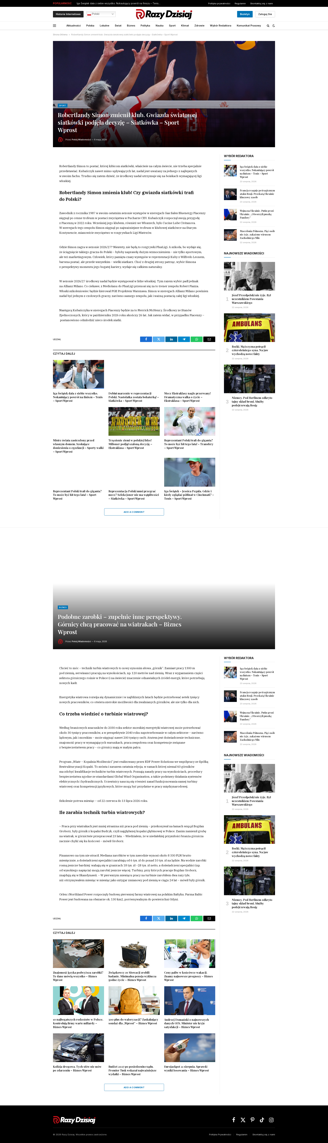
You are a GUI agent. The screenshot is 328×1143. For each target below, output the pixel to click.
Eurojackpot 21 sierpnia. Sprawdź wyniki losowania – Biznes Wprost (186, 1068)
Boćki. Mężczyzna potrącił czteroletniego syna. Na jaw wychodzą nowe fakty (250, 350)
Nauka (159, 25)
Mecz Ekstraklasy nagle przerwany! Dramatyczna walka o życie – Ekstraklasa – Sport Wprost (187, 397)
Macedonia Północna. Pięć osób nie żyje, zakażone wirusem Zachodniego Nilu (257, 234)
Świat (118, 25)
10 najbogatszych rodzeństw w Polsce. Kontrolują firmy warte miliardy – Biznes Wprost (78, 1023)
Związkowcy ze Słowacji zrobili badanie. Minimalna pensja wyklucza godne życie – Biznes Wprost (132, 976)
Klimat (185, 25)
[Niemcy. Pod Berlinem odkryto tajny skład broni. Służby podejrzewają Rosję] (249, 379)
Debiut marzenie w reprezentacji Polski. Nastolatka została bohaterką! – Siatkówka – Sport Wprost (133, 397)
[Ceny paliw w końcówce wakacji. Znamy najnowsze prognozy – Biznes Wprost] (189, 953)
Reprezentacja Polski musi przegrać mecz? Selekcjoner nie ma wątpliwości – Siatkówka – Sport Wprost (133, 494)
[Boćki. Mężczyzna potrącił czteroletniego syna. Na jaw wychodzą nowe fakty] (249, 327)
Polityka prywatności (219, 3)
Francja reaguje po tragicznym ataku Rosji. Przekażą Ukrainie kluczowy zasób (257, 194)
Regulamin (240, 3)
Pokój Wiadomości (81, 139)
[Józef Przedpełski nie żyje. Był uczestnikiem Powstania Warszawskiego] (249, 276)
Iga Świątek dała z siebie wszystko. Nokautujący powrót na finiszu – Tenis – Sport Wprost (119, 3)
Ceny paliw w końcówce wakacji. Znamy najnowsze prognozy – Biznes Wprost (188, 976)
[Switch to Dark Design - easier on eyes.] (273, 25)
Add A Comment (134, 512)
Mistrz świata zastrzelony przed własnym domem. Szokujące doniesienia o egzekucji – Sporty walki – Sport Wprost (78, 445)
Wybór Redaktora (220, 25)
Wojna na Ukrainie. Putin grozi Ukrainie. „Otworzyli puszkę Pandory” (257, 214)
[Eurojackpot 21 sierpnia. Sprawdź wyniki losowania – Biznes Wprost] (189, 1047)
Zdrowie (199, 25)
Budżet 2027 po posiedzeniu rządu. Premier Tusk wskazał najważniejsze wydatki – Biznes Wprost (132, 1070)
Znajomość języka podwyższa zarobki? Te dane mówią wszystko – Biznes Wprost (78, 976)
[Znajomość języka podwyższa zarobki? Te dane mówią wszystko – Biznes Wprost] (78, 953)
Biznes (131, 25)
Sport (172, 25)
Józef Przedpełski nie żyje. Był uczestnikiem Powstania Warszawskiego (251, 298)
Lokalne (104, 25)
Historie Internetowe (68, 14)
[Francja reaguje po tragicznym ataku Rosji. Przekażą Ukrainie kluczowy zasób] (230, 194)
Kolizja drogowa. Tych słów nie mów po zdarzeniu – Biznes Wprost (77, 1068)
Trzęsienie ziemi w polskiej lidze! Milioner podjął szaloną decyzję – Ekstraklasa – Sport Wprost (130, 444)
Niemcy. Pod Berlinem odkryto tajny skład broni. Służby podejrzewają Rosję (252, 401)
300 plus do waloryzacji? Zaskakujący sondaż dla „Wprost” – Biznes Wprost (133, 1021)
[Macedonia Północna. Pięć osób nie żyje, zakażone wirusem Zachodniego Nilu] (230, 235)
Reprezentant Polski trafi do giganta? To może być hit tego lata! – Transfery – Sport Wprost (188, 444)
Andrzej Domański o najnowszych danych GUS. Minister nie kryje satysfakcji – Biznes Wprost (186, 1023)
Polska (90, 25)
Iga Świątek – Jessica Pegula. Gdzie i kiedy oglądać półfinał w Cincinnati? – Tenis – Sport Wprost (189, 494)
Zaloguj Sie (265, 14)
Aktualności (73, 25)
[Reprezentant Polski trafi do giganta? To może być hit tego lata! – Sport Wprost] (78, 472)
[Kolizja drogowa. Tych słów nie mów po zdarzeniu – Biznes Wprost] (78, 1047)
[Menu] (54, 26)
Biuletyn (245, 14)
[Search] (268, 26)
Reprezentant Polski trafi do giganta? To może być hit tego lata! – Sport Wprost (77, 494)
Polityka (145, 25)
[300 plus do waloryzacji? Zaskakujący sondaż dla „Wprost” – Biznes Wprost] (134, 1000)
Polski (95, 13)
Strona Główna (60, 34)
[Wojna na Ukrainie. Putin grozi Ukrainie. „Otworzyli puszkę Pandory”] (230, 214)
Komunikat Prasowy (249, 25)
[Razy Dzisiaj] (164, 14)
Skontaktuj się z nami (261, 3)
